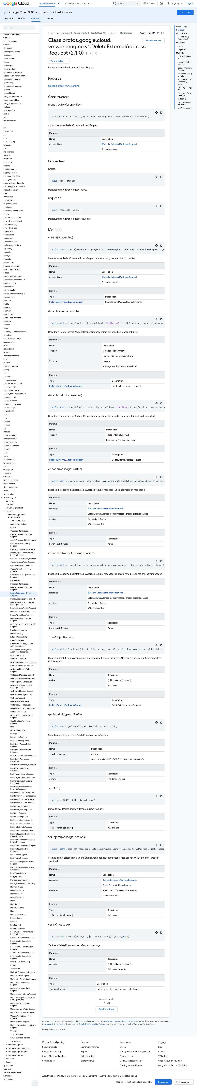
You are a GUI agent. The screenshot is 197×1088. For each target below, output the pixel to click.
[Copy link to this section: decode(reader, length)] (82, 311)
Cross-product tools (75, 3)
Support (84, 1051)
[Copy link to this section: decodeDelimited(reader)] (85, 395)
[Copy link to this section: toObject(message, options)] (88, 837)
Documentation (63, 33)
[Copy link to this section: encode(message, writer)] (85, 469)
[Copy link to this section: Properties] (68, 161)
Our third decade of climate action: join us (118, 1076)
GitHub (123, 1047)
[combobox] (126, 3)
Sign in (190, 3)
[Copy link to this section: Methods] (66, 230)
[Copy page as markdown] (96, 53)
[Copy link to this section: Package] (64, 79)
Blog (160, 1047)
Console (151, 3)
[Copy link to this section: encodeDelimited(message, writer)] (97, 553)
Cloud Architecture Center (131, 1061)
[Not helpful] (162, 33)
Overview (8, 18)
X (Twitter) (163, 1056)
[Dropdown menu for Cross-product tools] (89, 3)
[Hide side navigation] (35, 1083)
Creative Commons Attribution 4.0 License (120, 1021)
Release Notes (87, 1056)
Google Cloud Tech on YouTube (172, 1065)
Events (161, 1051)
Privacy (60, 1076)
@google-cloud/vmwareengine (63, 86)
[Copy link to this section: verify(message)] (73, 925)
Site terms (71, 1076)
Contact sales (48, 1061)
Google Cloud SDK (21, 12)
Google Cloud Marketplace (54, 1056)
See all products (49, 1047)
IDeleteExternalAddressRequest (119, 144)
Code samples (126, 1056)
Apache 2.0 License (53, 1024)
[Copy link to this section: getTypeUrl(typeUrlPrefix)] (85, 714)
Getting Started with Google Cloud (135, 1051)
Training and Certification (131, 1065)
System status (87, 1061)
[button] (19, 497)
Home (50, 33)
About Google (48, 1076)
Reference (36, 18)
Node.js (44, 12)
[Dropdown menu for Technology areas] (59, 3)
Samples (50, 18)
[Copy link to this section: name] (58, 169)
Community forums (90, 1047)
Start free (185, 12)
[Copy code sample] (161, 112)
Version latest (59, 61)
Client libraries (62, 12)
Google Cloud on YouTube (170, 1061)
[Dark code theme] (156, 112)
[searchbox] (19, 27)
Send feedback (153, 40)
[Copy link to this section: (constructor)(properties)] (84, 105)
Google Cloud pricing (51, 1051)
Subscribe (163, 1082)
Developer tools (80, 33)
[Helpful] (158, 33)
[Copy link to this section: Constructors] (73, 97)
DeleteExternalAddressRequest (66, 302)
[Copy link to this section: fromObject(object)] (77, 637)
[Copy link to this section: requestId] (64, 198)
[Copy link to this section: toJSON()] (63, 788)
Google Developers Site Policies (92, 1024)
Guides (22, 18)
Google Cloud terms (88, 1076)
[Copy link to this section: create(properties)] (76, 237)
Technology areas (47, 3)
